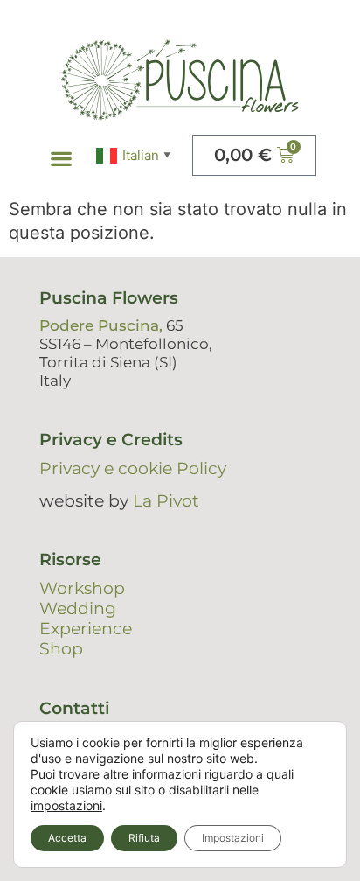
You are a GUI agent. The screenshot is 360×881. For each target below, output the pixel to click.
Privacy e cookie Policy (132, 468)
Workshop (82, 588)
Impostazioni (233, 837)
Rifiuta (144, 837)
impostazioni (66, 805)
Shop (61, 649)
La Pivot (166, 501)
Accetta (67, 837)
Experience (85, 629)
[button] (62, 159)
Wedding (77, 608)
